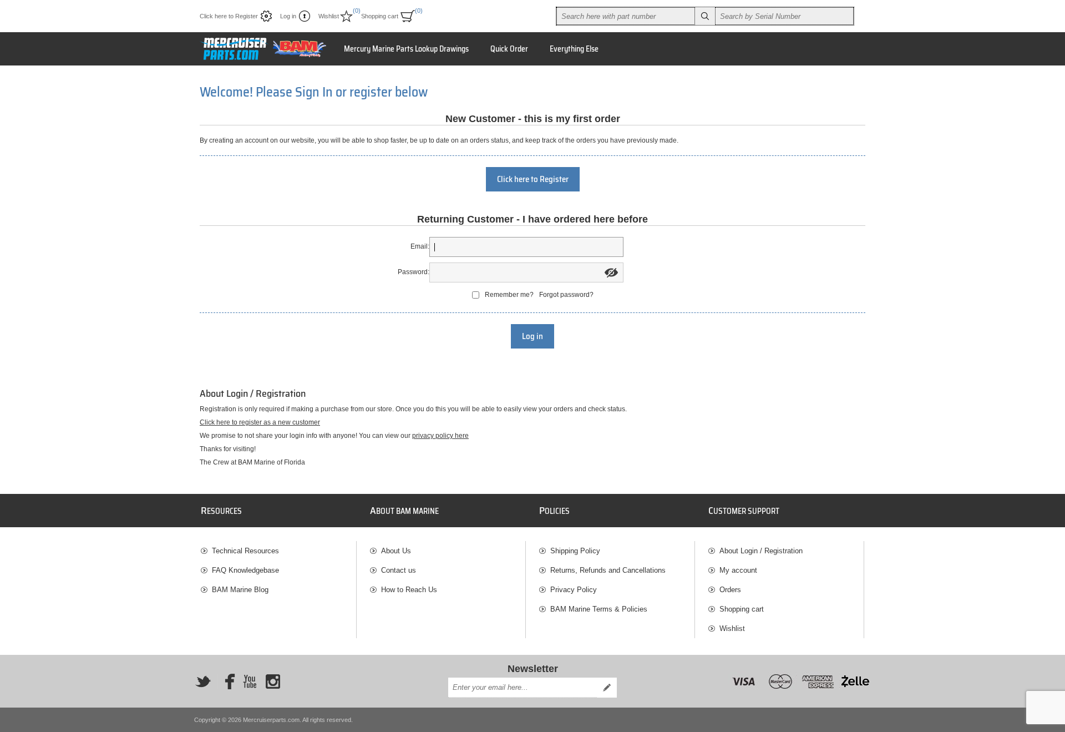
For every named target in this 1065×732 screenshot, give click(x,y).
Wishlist (732, 628)
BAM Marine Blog (240, 589)
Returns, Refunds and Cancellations (608, 570)
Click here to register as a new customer (260, 422)
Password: (413, 272)
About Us (396, 551)
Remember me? (509, 295)
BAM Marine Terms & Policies (598, 609)
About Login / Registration (761, 551)
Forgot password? (566, 295)
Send (607, 688)
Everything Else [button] (574, 49)
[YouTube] (249, 681)
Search (705, 16)
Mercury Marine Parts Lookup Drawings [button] (406, 49)
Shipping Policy (575, 551)
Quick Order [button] (509, 49)
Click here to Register (229, 16)
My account (738, 570)
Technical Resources (245, 551)
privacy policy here (440, 436)
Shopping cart (741, 609)
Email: (419, 246)
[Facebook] (226, 681)
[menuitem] (278, 551)
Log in (288, 16)
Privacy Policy (573, 589)
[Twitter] (203, 681)
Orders (730, 589)
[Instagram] (273, 681)
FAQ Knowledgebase (245, 570)
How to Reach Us (409, 589)
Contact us (398, 570)
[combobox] (625, 16)
